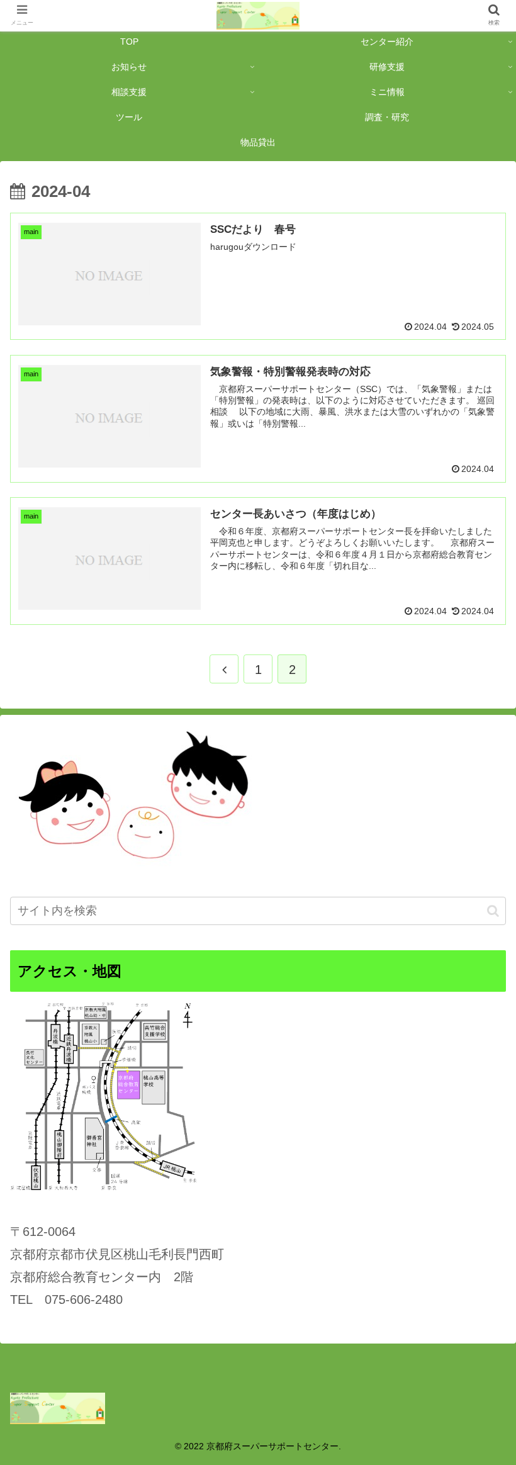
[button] (493, 911)
